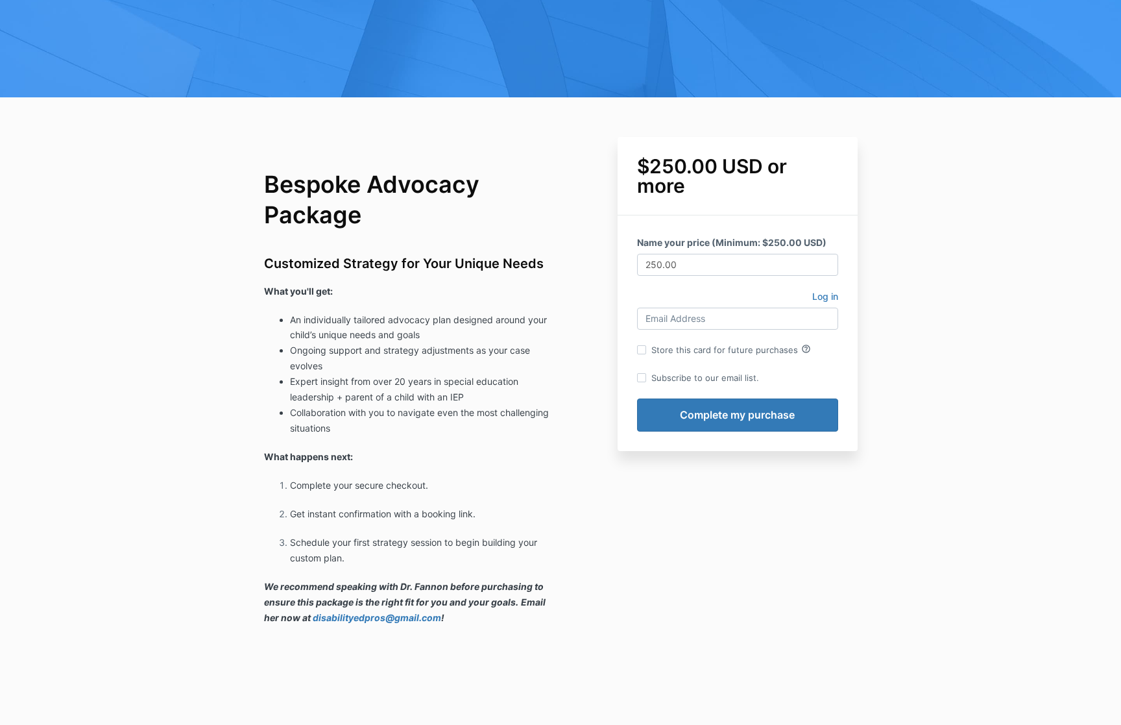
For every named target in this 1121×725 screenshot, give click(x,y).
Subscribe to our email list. (705, 378)
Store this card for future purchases (731, 349)
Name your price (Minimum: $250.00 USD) (731, 242)
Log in (825, 296)
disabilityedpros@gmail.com (377, 617)
